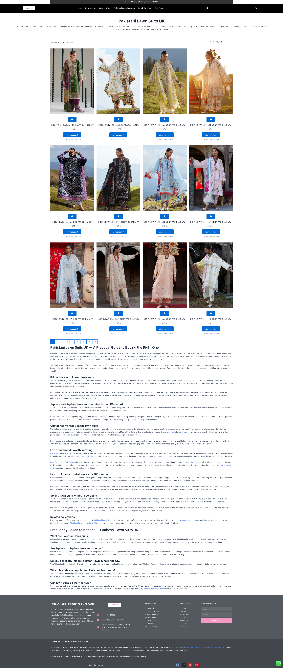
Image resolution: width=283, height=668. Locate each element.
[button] (207, 8)
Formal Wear (105, 8)
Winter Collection (189, 520)
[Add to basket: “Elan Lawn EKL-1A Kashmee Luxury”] (118, 216)
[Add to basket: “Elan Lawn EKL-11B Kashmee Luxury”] (211, 313)
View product (72, 135)
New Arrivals (90, 8)
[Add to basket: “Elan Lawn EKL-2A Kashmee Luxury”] (72, 313)
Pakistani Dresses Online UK (83, 523)
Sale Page (159, 8)
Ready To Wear (145, 8)
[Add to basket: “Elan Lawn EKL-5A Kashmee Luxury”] (164, 119)
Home (79, 8)
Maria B (53, 453)
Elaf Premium (70, 462)
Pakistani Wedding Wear (124, 8)
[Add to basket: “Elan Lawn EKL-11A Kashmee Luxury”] (211, 216)
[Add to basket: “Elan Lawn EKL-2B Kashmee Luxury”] (211, 119)
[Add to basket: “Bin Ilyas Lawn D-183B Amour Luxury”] (72, 119)
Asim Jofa (171, 432)
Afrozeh (184, 432)
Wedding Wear (157, 589)
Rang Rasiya (55, 462)
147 (77, 342)
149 (89, 342)
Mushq (190, 462)
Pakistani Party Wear (103, 520)
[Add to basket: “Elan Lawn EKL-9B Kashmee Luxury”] (72, 216)
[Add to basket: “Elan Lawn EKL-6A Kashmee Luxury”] (164, 313)
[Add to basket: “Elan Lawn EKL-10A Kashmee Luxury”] (118, 313)
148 (83, 342)
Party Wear (143, 589)
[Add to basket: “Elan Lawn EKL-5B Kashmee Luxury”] (164, 216)
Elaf (212, 647)
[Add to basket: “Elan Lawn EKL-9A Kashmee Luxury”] (118, 119)
